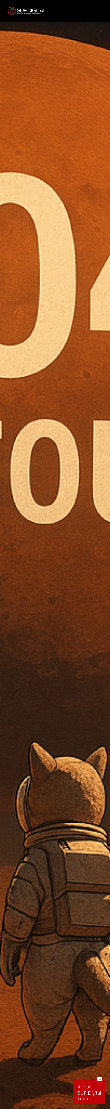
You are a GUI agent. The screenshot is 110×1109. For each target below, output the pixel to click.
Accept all (78, 1079)
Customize (55, 1093)
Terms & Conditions (42, 1061)
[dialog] (55, 1061)
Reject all (31, 1079)
